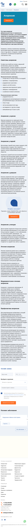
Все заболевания (20, 429)
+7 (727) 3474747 (7, 504)
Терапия (3, 478)
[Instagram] (2, 519)
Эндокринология (18, 480)
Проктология (3, 476)
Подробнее (5, 423)
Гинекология (3, 467)
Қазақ (21, 1)
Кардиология (17, 469)
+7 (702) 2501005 (7, 502)
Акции (2, 492)
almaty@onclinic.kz (8, 512)
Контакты (3, 496)
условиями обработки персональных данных (14, 394)
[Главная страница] (2, 4)
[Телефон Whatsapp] (15, 4)
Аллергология (4, 463)
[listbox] (14, 382)
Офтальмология (18, 474)
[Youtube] (5, 519)
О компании (3, 486)
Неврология (17, 471)
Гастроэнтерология (19, 465)
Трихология (17, 478)
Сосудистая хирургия (19, 476)
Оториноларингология (6, 474)
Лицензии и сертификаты (6, 490)
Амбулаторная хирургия (20, 463)
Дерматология (18, 467)
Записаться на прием (8, 402)
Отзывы (2, 488)
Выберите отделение (7, 379)
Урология (3, 480)
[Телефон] (10, 4)
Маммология (4, 471)
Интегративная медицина (6, 469)
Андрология (3, 465)
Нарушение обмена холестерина (11, 417)
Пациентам (3, 494)
